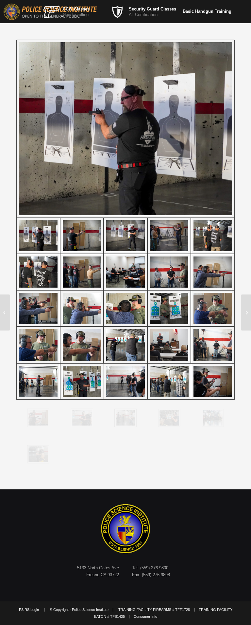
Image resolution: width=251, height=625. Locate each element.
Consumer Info (145, 616)
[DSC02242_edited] (169, 272)
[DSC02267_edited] (82, 345)
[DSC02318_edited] (213, 418)
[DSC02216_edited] (125, 129)
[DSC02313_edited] (125, 418)
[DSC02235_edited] (125, 272)
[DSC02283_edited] (38, 381)
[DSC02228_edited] (38, 272)
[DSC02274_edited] (169, 345)
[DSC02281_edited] (213, 345)
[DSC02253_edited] (82, 308)
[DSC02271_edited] (125, 345)
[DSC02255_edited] (125, 308)
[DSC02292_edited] (125, 381)
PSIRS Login (29, 610)
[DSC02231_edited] (82, 272)
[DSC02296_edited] (169, 381)
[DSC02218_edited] (82, 236)
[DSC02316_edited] (169, 418)
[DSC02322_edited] (38, 454)
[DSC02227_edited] (213, 236)
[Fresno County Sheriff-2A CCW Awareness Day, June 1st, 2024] (246, 312)
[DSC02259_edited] (169, 308)
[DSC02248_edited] (213, 272)
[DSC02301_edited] (213, 381)
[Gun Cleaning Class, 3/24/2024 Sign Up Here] (5, 312)
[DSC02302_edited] (38, 418)
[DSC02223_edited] (169, 236)
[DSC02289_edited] (82, 381)
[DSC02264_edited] (213, 308)
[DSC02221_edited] (125, 236)
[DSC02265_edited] (38, 345)
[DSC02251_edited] (38, 308)
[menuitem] (76, 11)
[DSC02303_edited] (82, 418)
